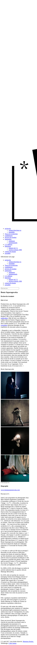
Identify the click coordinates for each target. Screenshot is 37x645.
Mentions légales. (28, 641)
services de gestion (10, 237)
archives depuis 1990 (15, 250)
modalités (12, 232)
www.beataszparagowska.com (10, 490)
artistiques (12, 241)
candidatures (9, 235)
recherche (8, 228)
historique (8, 246)
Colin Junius (12, 643)
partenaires (8, 239)
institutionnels (13, 243)
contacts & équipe (10, 251)
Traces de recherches (11, 234)
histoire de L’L (13, 248)
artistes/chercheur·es (15, 230)
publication (4, 318)
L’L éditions (8, 244)
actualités (7, 253)
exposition (4, 325)
